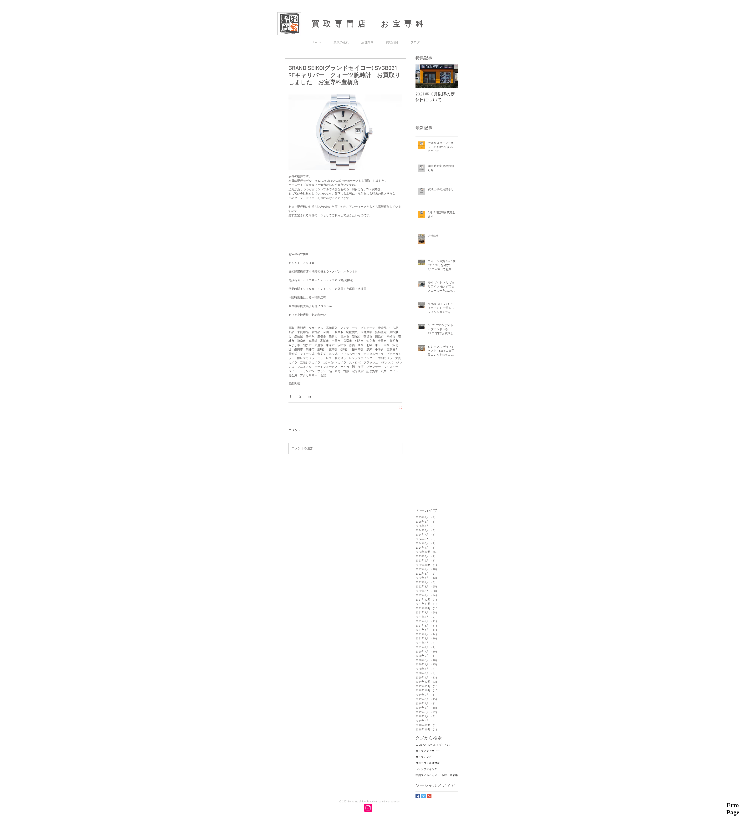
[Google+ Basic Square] (429, 796)
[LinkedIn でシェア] (309, 396)
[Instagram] (368, 808)
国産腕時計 (295, 383)
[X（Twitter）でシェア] (300, 396)
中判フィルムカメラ (427, 775)
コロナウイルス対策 (427, 763)
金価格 (454, 775)
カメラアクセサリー (427, 751)
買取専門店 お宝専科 (369, 23)
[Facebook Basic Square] (417, 796)
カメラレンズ (423, 757)
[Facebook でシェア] (290, 396)
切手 (444, 775)
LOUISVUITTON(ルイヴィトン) (432, 745)
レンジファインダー (427, 769)
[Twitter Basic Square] (423, 796)
